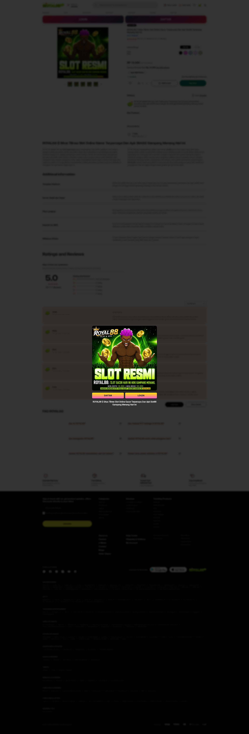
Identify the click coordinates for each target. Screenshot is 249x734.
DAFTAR (108, 395)
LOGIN (141, 395)
